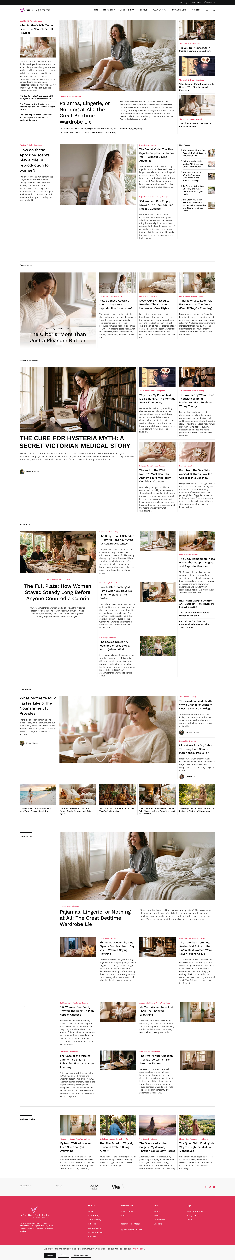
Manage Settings (81, 1255)
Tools (189, 1219)
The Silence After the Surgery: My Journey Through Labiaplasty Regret (157, 1147)
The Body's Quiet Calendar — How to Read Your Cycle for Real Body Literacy (116, 539)
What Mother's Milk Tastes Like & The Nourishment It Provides (36, 29)
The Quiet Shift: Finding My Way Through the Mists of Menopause (196, 1147)
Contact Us (159, 1219)
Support (158, 1224)
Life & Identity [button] (127, 10)
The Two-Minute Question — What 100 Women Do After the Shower (156, 1059)
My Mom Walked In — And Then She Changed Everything (156, 1011)
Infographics (193, 1215)
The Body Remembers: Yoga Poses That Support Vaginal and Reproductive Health (197, 562)
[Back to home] (35, 10)
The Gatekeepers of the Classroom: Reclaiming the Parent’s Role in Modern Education (36, 117)
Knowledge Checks (133, 1230)
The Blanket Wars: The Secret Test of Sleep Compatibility (89, 132)
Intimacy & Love (26, 836)
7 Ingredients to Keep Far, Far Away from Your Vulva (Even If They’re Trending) (195, 304)
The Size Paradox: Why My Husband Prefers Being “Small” (116, 1147)
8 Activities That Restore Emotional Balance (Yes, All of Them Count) (194, 624)
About (157, 1211)
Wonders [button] (196, 10)
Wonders (92, 1236)
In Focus (92, 1224)
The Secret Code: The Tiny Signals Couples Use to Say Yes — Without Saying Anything (102, 128)
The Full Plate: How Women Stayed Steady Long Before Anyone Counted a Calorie (57, 592)
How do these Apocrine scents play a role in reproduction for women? (35, 160)
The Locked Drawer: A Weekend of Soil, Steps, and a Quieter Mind (114, 645)
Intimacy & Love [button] (179, 10)
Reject (63, 1255)
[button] (210, 2)
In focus (23, 1006)
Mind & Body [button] (109, 10)
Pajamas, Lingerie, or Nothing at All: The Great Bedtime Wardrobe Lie (84, 112)
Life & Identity (25, 689)
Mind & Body (25, 524)
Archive (157, 1215)
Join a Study (127, 1211)
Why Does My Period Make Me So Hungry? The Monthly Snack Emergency (196, 87)
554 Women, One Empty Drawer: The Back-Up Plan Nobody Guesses (156, 205)
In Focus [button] (143, 10)
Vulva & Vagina (25, 265)
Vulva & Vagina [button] (159, 10)
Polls (123, 1215)
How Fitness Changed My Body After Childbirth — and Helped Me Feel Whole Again (196, 603)
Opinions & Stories (27, 1119)
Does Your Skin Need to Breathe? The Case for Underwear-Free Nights (154, 304)
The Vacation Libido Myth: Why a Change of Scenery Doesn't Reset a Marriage (195, 705)
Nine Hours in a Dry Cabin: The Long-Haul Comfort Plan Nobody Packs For (196, 749)
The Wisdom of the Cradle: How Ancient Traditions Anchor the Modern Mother (37, 107)
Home (95, 10)
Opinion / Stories (195, 1211)
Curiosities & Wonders (29, 361)
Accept (50, 1255)
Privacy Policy (138, 1248)
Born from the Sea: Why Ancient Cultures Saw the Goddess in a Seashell (195, 474)
